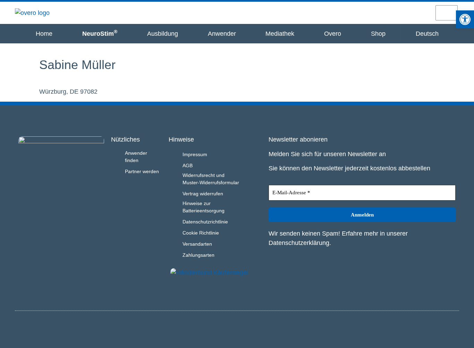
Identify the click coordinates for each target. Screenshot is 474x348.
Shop (378, 33)
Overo (332, 33)
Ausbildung (162, 33)
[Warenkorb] (446, 12)
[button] (465, 19)
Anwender (222, 33)
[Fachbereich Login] (372, 12)
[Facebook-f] (452, 328)
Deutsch (427, 33)
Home (44, 33)
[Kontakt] (421, 12)
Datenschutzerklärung (299, 242)
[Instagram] (441, 328)
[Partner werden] (397, 12)
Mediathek (279, 33)
